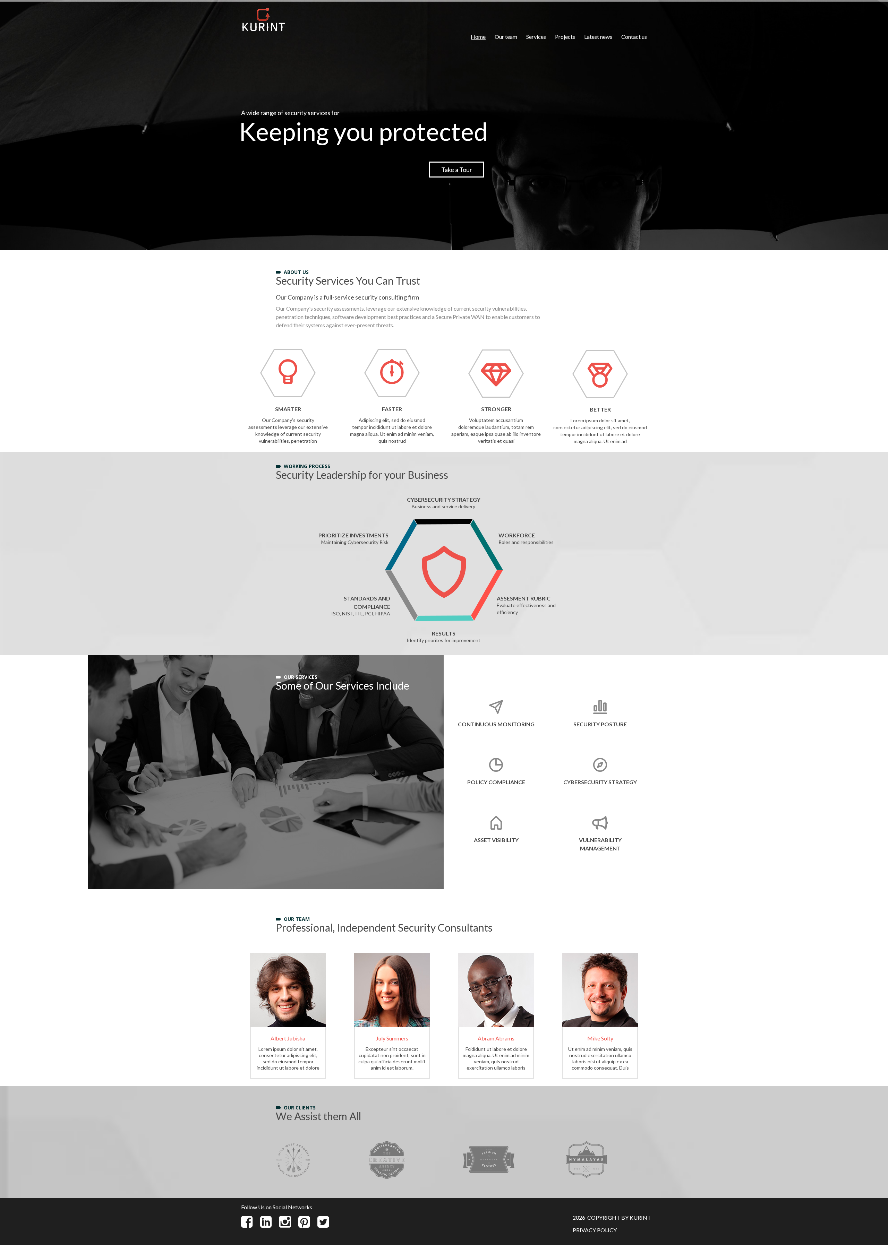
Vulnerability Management (600, 844)
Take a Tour (456, 169)
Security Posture (600, 724)
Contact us (634, 36)
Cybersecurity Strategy (600, 782)
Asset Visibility (496, 840)
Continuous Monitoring (496, 724)
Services (536, 36)
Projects (565, 36)
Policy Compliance (496, 782)
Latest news (598, 36)
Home (478, 36)
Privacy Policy (595, 1230)
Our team (506, 36)
